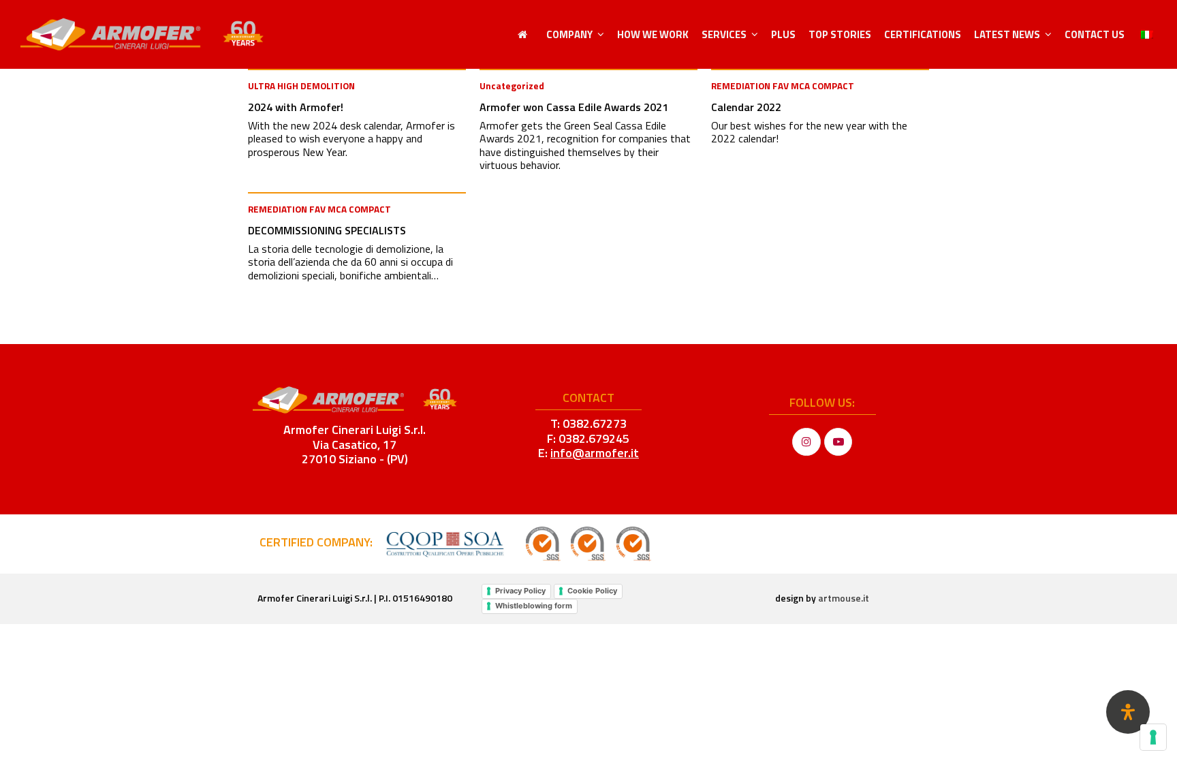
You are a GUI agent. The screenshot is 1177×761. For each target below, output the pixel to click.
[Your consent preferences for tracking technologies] (1153, 737)
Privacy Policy (520, 590)
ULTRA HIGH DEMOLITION (301, 86)
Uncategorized (512, 86)
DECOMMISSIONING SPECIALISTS (327, 230)
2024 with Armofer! (295, 107)
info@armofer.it (594, 453)
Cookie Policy (592, 590)
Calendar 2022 (746, 107)
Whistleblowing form (533, 605)
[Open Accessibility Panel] (1128, 712)
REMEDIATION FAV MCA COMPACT (782, 86)
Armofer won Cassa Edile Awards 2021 (574, 107)
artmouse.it (843, 598)
